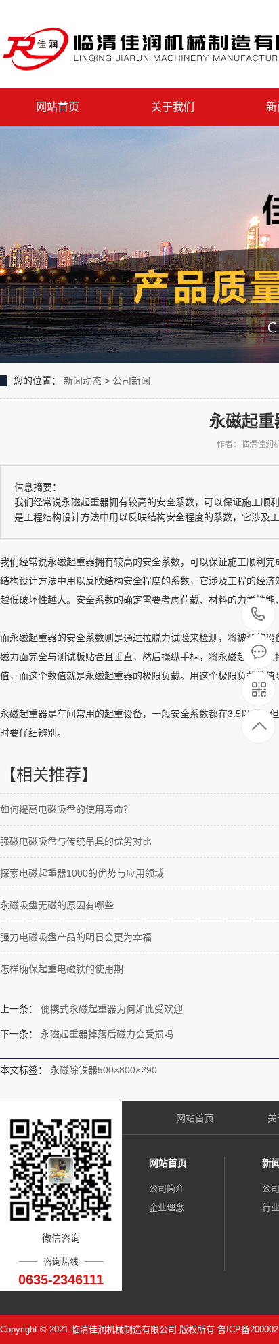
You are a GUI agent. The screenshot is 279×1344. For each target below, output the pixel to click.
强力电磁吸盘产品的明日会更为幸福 (76, 937)
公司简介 (166, 1188)
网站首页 (57, 107)
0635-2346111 (258, 615)
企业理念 (166, 1207)
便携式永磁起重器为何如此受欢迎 (112, 1008)
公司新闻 (131, 380)
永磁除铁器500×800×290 (103, 1069)
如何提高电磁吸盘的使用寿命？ (66, 809)
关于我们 (172, 107)
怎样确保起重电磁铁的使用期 (61, 968)
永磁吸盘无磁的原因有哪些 (57, 905)
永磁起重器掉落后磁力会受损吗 (107, 1034)
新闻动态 (83, 380)
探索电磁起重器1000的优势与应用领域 (82, 873)
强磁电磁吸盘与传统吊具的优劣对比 (76, 841)
